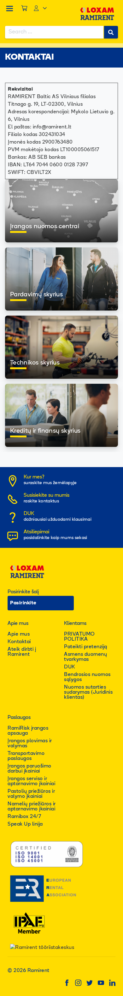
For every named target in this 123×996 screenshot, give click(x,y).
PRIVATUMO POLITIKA (79, 637)
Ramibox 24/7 (24, 816)
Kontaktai (19, 641)
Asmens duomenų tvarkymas (85, 657)
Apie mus (19, 634)
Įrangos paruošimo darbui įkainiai (29, 769)
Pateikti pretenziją (85, 646)
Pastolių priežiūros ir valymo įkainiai (31, 794)
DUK (69, 667)
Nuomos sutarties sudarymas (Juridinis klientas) (88, 692)
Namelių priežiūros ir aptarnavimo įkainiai (32, 807)
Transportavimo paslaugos (26, 756)
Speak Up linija (25, 824)
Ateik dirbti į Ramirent (22, 652)
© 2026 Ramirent (29, 970)
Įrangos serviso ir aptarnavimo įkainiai (31, 781)
